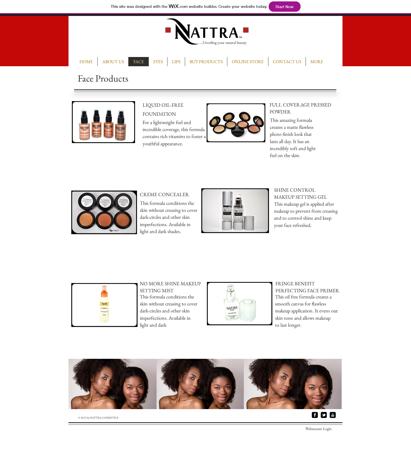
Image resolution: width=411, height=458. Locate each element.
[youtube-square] (333, 415)
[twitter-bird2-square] (324, 415)
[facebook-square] (315, 415)
